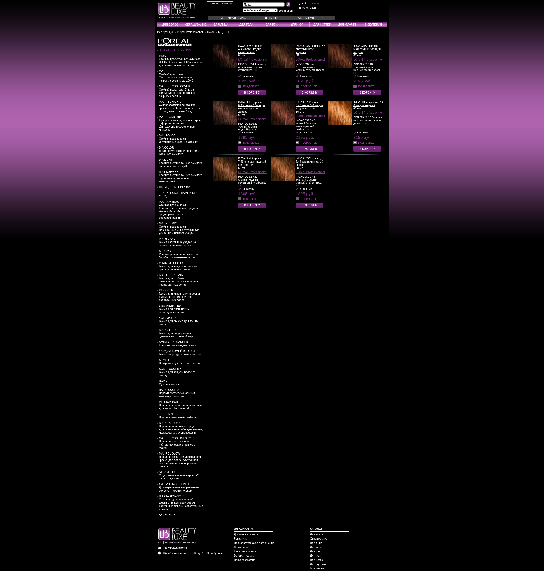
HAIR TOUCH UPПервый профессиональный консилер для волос (177, 393)
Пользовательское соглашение (254, 542)
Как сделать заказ (246, 551)
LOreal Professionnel (190, 32)
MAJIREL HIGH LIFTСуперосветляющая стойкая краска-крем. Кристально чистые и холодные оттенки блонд (180, 106)
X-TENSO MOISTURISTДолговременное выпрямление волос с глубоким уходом (179, 487)
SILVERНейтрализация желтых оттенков (180, 361)
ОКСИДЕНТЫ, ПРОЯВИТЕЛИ (178, 187)
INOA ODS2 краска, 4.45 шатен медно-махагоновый (250, 49)
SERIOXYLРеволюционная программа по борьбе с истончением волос (178, 254)
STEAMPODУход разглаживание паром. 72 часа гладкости (179, 475)
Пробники (271, 18)
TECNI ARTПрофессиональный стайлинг (178, 415)
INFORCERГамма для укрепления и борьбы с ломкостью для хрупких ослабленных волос (180, 295)
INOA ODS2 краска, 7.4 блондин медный (368, 104)
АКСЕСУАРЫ (167, 514)
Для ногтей (322, 24)
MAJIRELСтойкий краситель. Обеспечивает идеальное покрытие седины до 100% (176, 75)
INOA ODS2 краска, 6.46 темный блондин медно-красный (309, 105)
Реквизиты (240, 538)
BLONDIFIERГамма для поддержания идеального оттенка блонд (176, 333)
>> (256, 70)
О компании (241, 547)
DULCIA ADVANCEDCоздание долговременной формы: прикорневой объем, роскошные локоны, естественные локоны (181, 503)
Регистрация (309, 7)
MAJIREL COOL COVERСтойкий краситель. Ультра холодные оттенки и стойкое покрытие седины (177, 91)
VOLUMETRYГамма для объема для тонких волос (178, 321)
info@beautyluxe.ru (175, 547)
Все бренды (286, 10)
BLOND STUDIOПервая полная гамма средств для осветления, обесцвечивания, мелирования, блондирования (181, 427)
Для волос (170, 24)
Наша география (244, 559)
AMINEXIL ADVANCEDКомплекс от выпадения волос (178, 343)
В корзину (252, 92)
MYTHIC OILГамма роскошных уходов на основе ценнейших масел (177, 242)
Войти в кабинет (312, 3)
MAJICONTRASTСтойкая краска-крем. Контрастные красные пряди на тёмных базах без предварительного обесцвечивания (179, 209)
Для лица (221, 24)
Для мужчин (347, 24)
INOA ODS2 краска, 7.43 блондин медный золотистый (252, 161)
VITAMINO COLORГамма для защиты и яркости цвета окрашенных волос (178, 266)
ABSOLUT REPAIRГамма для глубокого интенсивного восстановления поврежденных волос (178, 279)
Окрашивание (196, 24)
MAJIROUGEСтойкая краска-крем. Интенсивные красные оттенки (178, 138)
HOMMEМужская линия (169, 382)
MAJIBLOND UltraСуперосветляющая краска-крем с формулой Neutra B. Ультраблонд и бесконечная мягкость (180, 123)
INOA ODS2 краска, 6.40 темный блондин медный (367, 49)
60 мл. (242, 55)
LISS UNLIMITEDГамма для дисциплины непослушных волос (174, 309)
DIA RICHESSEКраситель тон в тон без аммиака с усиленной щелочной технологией (180, 176)
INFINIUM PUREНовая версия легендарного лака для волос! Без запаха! (180, 405)
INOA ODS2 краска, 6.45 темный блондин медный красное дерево (251, 107)
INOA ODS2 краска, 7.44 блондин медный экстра (309, 161)
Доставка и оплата (233, 18)
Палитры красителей (309, 18)
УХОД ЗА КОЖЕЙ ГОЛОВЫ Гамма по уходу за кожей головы (180, 352)
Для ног (297, 24)
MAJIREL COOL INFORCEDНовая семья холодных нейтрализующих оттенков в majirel (177, 443)
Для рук (272, 24)
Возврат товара (244, 555)
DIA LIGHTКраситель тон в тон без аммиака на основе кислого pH (180, 163)
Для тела (246, 24)
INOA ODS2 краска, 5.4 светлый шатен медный (311, 49)
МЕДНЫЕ (224, 32)
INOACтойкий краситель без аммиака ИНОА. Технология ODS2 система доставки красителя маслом (181, 60)
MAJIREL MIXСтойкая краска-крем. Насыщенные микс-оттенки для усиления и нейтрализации (179, 228)
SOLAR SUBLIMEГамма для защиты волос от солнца (177, 372)
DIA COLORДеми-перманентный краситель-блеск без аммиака (179, 151)
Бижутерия (373, 24)
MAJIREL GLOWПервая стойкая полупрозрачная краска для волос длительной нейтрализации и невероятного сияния (180, 460)
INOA (210, 32)
